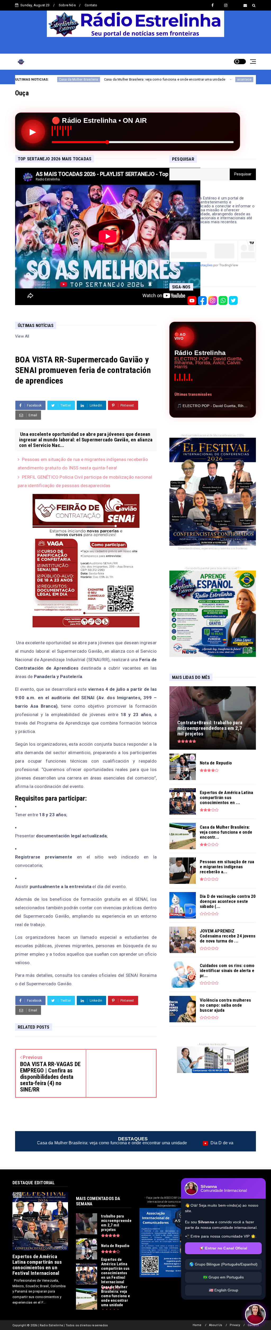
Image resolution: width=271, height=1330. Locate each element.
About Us (215, 1325)
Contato (91, 5)
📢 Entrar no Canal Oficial (223, 1248)
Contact (253, 1325)
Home (197, 1325)
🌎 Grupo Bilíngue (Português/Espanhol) (223, 1264)
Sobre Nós (67, 5)
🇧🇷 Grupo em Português (223, 1277)
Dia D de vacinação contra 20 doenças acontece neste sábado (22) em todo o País (162, 1143)
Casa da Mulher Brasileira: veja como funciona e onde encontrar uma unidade (76, 79)
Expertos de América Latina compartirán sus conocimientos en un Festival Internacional (37, 1264)
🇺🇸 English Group (223, 1290)
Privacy (235, 1325)
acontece (155, 79)
